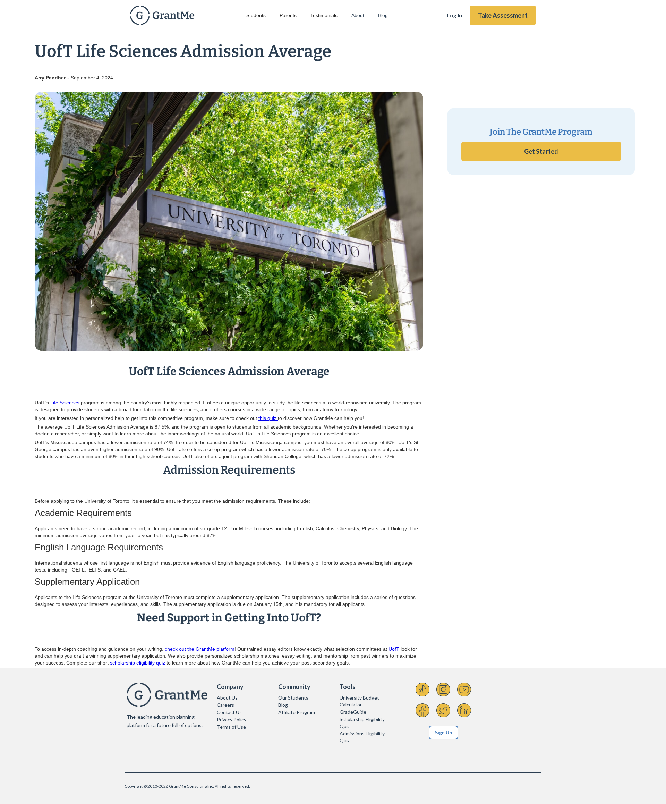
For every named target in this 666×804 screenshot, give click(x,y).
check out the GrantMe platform (199, 649)
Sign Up (443, 732)
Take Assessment (503, 15)
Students (256, 15)
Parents (288, 15)
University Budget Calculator (359, 701)
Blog (383, 15)
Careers (225, 705)
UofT (393, 649)
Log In (454, 15)
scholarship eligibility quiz (137, 663)
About (357, 15)
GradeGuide (353, 712)
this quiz (268, 418)
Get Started (541, 151)
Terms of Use (231, 727)
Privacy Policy (231, 719)
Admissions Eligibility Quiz (362, 736)
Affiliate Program (296, 712)
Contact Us (229, 712)
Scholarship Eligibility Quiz (362, 722)
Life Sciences (64, 402)
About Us (227, 698)
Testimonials (324, 15)
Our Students (293, 698)
